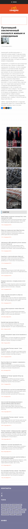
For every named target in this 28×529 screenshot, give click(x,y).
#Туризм (12, 514)
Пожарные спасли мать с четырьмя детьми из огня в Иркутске (13, 281)
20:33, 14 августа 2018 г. (6, 329)
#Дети (24, 509)
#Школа (22, 511)
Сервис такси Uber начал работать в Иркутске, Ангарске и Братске (12, 295)
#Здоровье (4, 504)
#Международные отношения (8, 507)
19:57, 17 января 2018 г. (6, 384)
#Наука (8, 509)
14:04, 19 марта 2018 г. (6, 343)
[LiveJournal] (8, 108)
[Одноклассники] (4, 108)
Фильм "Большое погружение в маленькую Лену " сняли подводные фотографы (13, 217)
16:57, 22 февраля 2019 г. (6, 275)
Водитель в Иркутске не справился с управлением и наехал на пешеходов (13, 362)
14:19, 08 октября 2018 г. (6, 316)
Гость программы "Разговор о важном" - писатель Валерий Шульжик (12, 417)
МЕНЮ (15, 2)
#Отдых (19, 509)
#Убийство (18, 514)
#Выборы (14, 509)
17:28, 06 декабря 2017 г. (6, 439)
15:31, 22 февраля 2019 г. (6, 303)
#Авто (20, 504)
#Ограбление (4, 511)
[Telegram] (11, 108)
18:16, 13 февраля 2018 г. (6, 356)
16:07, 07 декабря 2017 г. (6, 425)
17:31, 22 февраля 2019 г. (6, 237)
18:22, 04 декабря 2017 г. (6, 451)
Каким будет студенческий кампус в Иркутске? (12, 256)
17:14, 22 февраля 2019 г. (6, 263)
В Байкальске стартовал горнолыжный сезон (11, 444)
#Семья (11, 511)
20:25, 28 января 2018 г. (6, 370)
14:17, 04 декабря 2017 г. (6, 465)
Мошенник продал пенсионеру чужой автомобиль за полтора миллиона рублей (13, 457)
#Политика (14, 504)
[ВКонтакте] (2, 108)
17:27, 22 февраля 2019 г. (6, 251)
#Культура (17, 511)
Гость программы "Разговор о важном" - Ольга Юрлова (13, 470)
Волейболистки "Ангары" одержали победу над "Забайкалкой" (12, 376)
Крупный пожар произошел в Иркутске (10, 322)
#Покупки (19, 507)
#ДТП (9, 504)
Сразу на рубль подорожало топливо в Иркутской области (12, 309)
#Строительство (5, 514)
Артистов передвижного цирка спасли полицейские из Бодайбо (14, 335)
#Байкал (3, 509)
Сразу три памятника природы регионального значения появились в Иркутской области (11, 402)
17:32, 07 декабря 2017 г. (6, 411)
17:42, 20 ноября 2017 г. (6, 477)
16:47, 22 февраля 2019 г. (6, 289)
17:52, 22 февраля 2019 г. (6, 224)
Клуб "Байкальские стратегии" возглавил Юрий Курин (13, 389)
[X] (6, 108)
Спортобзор (4, 268)
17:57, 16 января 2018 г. (6, 396)
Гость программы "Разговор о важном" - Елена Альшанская (11, 349)
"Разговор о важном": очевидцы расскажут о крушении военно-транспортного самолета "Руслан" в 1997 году (13, 431)
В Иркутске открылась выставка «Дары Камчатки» (12, 230)
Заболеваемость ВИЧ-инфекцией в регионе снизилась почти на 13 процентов (13, 243)
